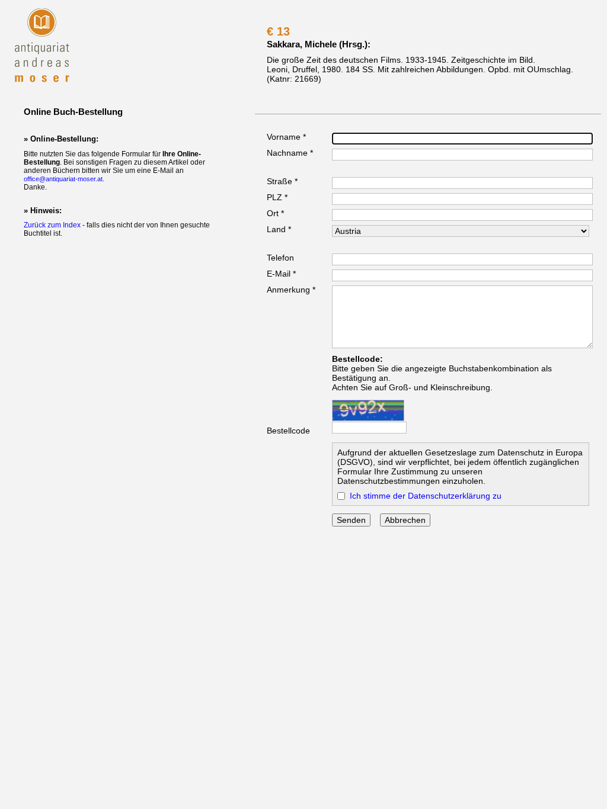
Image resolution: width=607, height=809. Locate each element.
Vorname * (286, 137)
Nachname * (290, 153)
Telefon (280, 257)
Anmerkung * (291, 289)
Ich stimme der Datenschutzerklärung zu (425, 495)
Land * (279, 229)
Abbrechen (405, 520)
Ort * (275, 213)
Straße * (282, 181)
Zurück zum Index (52, 225)
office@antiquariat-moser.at (63, 178)
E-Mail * (281, 273)
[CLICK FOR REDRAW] (368, 410)
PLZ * (277, 197)
